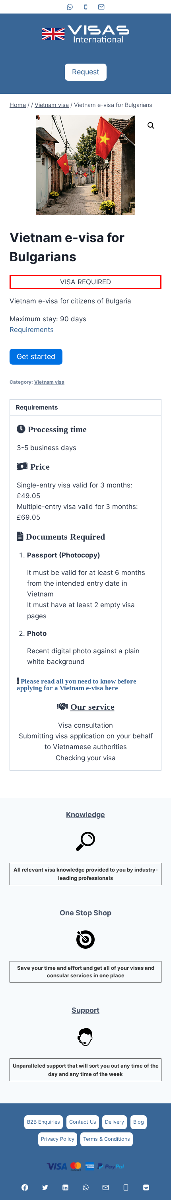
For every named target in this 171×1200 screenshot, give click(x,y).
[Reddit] (146, 1187)
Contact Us (82, 1122)
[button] (151, 125)
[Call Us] (126, 1187)
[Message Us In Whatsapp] (85, 1187)
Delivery (114, 1122)
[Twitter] (45, 1187)
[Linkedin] (65, 1187)
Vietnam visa (49, 382)
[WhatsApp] (70, 7)
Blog (138, 1122)
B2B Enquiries (43, 1122)
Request (85, 72)
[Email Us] (106, 1187)
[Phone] (85, 7)
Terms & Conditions (106, 1139)
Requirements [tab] (37, 407)
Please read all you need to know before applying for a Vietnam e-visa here (76, 684)
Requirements (32, 330)
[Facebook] (25, 1187)
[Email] (101, 7)
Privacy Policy (57, 1139)
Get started (36, 356)
